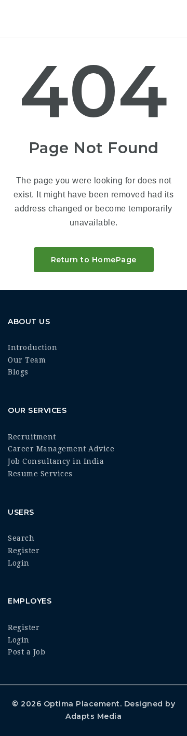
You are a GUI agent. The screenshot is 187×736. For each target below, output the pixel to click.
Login (19, 563)
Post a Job (26, 652)
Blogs (18, 372)
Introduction (32, 347)
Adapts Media (93, 716)
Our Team (27, 360)
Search (21, 538)
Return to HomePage (94, 259)
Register (23, 550)
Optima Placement (82, 703)
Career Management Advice (61, 449)
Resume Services (40, 474)
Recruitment (32, 437)
